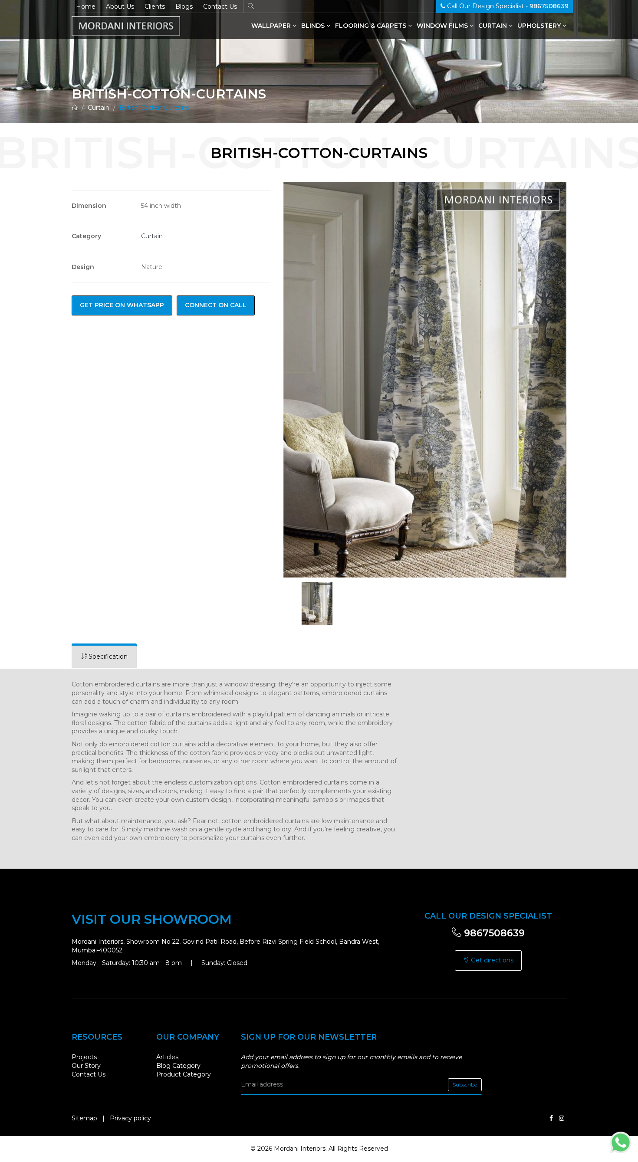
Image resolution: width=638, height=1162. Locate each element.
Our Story (86, 1066)
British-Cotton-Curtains (154, 108)
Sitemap (84, 1118)
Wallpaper (272, 26)
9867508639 (493, 933)
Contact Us (220, 6)
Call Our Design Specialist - (507, 6)
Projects (84, 1057)
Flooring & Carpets (371, 26)
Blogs (184, 6)
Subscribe (465, 1084)
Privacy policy (130, 1118)
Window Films (443, 26)
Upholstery (539, 26)
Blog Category (178, 1066)
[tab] (104, 657)
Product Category (183, 1074)
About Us (120, 6)
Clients (155, 6)
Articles (167, 1057)
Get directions (491, 960)
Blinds (313, 26)
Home (85, 6)
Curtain (493, 26)
